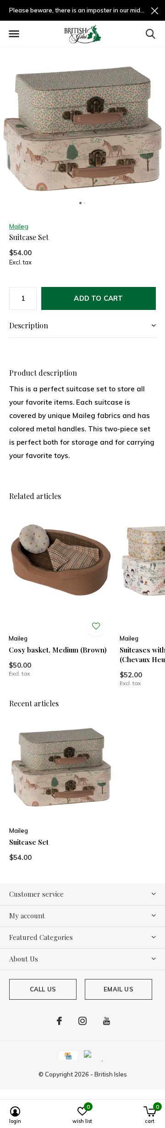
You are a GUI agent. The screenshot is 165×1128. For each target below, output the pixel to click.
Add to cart (98, 298)
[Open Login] (96, 626)
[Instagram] (82, 1021)
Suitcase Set (29, 842)
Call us (43, 989)
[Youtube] (106, 1021)
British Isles (110, 1074)
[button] (14, 34)
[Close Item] (154, 10)
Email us (118, 989)
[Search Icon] (150, 34)
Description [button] (28, 325)
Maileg (18, 226)
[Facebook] (59, 1021)
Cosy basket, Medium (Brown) (58, 649)
